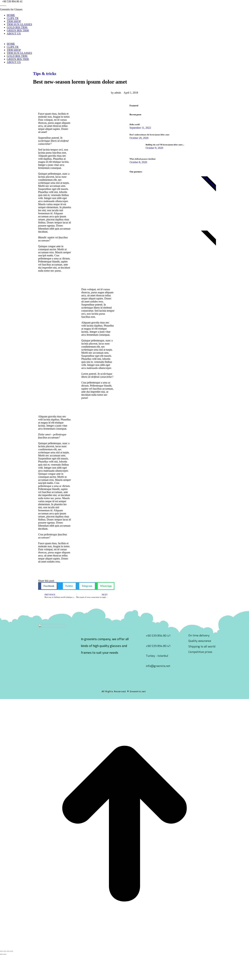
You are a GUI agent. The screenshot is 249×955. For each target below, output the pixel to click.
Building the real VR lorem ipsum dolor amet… (165, 145)
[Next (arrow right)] (4, 954)
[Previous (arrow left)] (1, 954)
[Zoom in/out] (11, 951)
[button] (47, 586)
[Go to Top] (124, 947)
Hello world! (135, 124)
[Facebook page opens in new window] (1, 4)
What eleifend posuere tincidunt (142, 159)
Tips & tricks (44, 73)
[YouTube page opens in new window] (5, 4)
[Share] (4, 951)
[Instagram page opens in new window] (3, 4)
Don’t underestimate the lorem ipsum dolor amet (149, 135)
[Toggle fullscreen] (8, 951)
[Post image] (136, 147)
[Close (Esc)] (1, 951)
